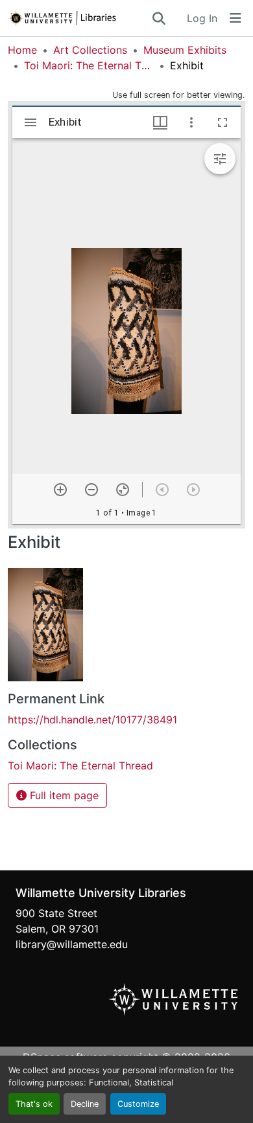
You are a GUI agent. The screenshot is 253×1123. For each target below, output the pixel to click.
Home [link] (22, 49)
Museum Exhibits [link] (184, 49)
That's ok (34, 1104)
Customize (138, 1104)
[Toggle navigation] (235, 18)
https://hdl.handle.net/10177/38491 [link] (92, 719)
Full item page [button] (63, 795)
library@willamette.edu (72, 944)
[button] (79, 18)
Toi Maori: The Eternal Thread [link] (89, 65)
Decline (85, 1104)
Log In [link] (202, 18)
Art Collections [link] (90, 49)
